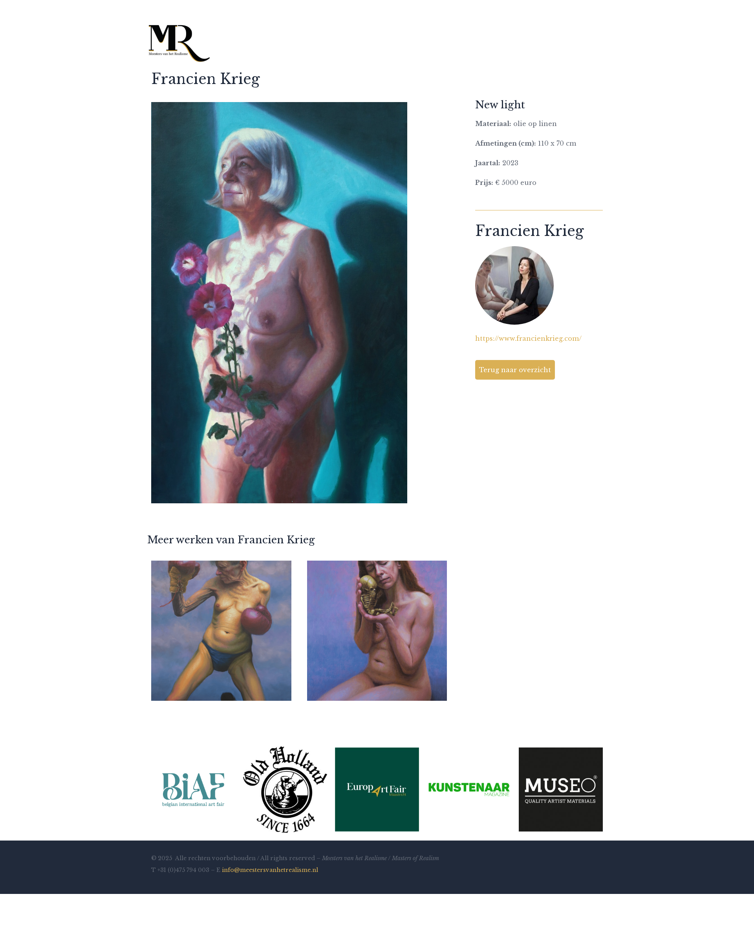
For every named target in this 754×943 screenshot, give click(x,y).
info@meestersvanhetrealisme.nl (270, 870)
